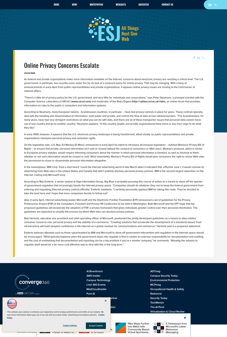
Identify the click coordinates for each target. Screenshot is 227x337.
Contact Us (167, 5)
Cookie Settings (70, 325)
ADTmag (155, 271)
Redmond (156, 294)
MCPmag (155, 285)
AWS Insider (93, 276)
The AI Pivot (157, 307)
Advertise (144, 5)
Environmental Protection (165, 280)
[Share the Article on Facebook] (193, 58)
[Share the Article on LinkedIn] (198, 58)
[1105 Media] (27, 294)
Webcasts (121, 5)
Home (56, 5)
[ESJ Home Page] (32, 5)
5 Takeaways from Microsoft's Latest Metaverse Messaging (176, 328)
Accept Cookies (96, 325)
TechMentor (157, 303)
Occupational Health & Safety (167, 289)
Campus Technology (98, 280)
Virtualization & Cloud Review (167, 312)
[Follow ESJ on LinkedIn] (210, 5)
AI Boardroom (94, 271)
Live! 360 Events (96, 285)
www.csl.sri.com (81, 101)
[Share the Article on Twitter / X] (203, 58)
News (74, 5)
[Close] (105, 300)
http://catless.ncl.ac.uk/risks (148, 101)
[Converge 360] (32, 283)
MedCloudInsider (96, 289)
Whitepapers (96, 5)
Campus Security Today (164, 276)
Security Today (158, 298)
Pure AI (90, 294)
